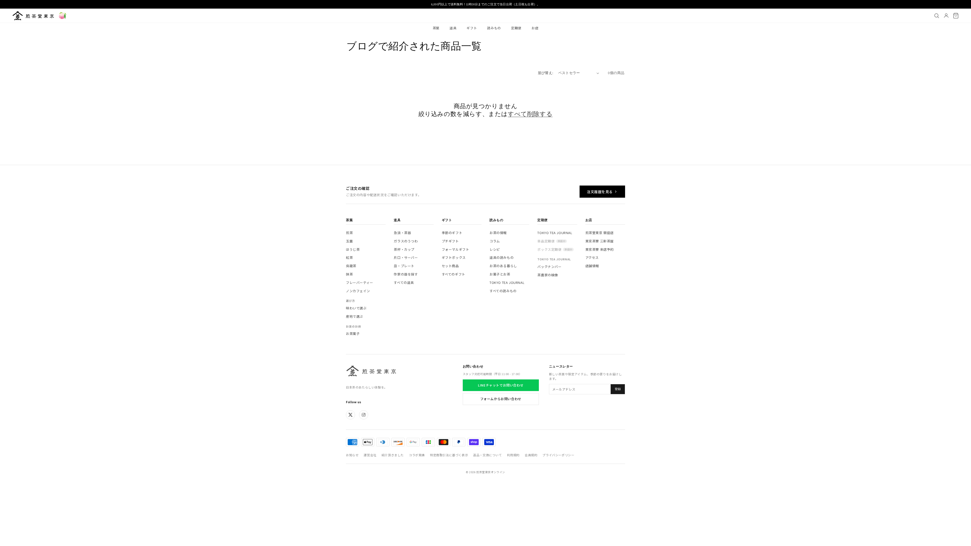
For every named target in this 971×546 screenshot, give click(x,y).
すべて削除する (530, 114)
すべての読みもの (503, 290)
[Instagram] (363, 414)
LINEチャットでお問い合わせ (500, 385)
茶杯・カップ (404, 249)
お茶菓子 (353, 333)
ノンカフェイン (358, 290)
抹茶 (349, 274)
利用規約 (513, 455)
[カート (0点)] (956, 16)
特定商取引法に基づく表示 (449, 455)
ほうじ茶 (353, 249)
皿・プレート (404, 265)
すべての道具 (404, 282)
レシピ (495, 249)
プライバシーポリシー (558, 455)
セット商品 (450, 265)
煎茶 (349, 232)
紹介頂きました (393, 455)
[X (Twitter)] (350, 414)
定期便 (516, 28)
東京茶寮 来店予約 (599, 249)
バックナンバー (549, 266)
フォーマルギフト (455, 249)
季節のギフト (452, 232)
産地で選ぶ (354, 316)
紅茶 (349, 257)
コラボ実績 (417, 455)
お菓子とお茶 (500, 274)
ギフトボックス (454, 257)
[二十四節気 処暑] (62, 15)
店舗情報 (592, 265)
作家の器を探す (406, 274)
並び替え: (545, 73)
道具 (453, 28)
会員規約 (531, 455)
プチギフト (450, 241)
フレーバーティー (359, 282)
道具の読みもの (502, 257)
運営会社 (370, 455)
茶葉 (436, 28)
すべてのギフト (453, 274)
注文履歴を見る (600, 191)
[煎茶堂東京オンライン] (33, 15)
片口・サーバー (406, 257)
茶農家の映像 (547, 274)
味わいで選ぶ (356, 308)
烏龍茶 (351, 265)
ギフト (472, 28)
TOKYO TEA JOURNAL (507, 282)
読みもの (494, 28)
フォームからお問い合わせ (500, 398)
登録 (618, 389)
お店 (535, 28)
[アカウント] (946, 16)
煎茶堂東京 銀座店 (599, 232)
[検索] (937, 16)
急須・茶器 (402, 232)
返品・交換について (487, 455)
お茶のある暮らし (503, 265)
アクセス (592, 257)
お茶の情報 (498, 232)
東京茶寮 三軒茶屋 (599, 241)
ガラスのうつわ (406, 241)
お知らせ (352, 455)
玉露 (349, 241)
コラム (495, 241)
